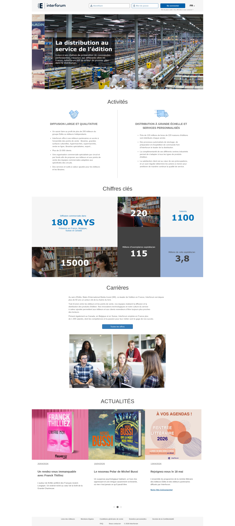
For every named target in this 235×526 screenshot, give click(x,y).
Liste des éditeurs (68, 519)
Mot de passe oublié (167, 9)
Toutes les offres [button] (117, 327)
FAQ (101, 524)
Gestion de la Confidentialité (163, 519)
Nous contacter (115, 524)
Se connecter (173, 6)
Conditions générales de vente (112, 519)
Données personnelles (138, 519)
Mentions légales (87, 519)
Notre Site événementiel (162, 490)
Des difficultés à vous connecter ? (183, 9)
